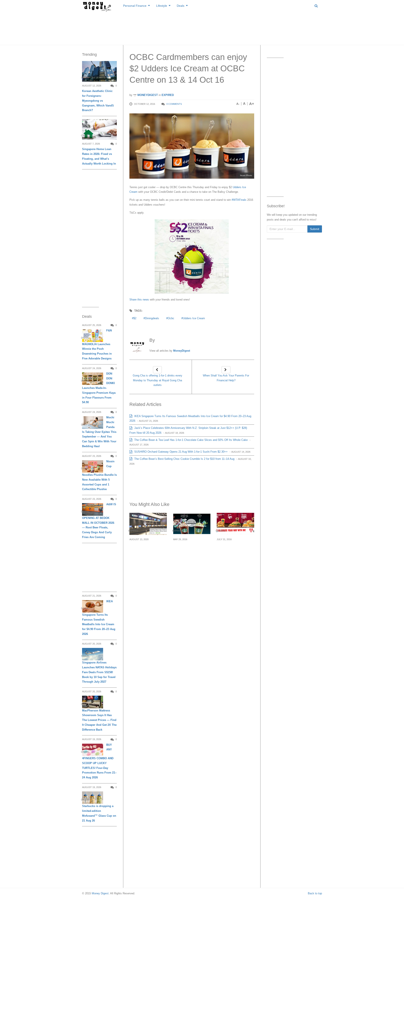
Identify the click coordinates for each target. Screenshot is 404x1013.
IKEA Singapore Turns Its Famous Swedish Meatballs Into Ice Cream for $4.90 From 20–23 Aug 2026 (98, 617)
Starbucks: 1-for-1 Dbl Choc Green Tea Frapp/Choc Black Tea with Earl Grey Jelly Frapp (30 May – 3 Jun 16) (191, 556)
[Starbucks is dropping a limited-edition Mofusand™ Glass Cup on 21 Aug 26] (92, 797)
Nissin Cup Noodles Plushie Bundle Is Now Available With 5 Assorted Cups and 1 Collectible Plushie (99, 475)
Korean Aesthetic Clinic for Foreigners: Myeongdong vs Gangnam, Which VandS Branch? (98, 100)
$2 (134, 318)
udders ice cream (194, 318)
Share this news (139, 299)
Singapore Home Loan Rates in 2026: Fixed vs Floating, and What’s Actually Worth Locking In (99, 156)
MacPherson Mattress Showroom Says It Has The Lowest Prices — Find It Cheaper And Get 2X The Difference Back (99, 720)
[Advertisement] (202, 27)
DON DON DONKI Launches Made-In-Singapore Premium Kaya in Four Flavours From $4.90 (99, 388)
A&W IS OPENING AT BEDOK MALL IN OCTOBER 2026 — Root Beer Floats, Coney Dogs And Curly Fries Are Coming (99, 520)
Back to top (315, 893)
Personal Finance (134, 5)
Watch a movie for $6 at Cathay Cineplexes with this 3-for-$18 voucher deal (147, 551)
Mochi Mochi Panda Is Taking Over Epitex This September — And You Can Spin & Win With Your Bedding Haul (99, 432)
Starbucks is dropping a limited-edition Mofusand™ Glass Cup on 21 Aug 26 (99, 813)
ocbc (171, 318)
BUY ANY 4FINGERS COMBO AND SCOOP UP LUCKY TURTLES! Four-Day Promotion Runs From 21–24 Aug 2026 (99, 761)
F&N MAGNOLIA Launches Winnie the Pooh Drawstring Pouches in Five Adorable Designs (97, 344)
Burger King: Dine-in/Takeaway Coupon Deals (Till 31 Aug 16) (233, 549)
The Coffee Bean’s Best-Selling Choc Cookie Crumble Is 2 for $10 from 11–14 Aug (183, 458)
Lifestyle (161, 5)
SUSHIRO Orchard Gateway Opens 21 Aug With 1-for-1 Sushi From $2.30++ (180, 451)
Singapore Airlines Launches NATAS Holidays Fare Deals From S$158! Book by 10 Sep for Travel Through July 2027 (99, 672)
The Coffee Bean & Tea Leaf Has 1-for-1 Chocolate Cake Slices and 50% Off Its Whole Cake (190, 439)
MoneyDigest (147, 95)
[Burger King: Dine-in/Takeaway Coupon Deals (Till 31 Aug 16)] (235, 524)
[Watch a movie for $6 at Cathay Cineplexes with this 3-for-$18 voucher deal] (148, 524)
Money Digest (100, 893)
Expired (168, 95)
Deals (180, 5)
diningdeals (152, 318)
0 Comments (174, 104)
